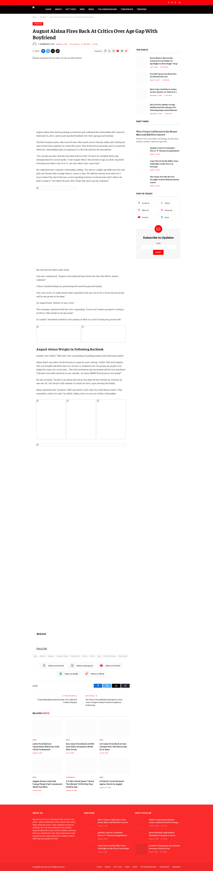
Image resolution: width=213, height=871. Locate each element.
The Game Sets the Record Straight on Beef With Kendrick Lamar (164, 179)
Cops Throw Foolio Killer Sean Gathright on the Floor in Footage (164, 164)
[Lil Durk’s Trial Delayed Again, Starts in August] (114, 765)
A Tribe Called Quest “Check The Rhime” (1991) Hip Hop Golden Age (80, 784)
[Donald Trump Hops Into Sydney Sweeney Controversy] (141, 849)
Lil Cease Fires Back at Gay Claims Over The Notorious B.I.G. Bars (113, 746)
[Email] (23, 144)
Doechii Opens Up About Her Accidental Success (163, 75)
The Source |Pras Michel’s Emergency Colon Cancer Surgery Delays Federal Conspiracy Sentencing (104, 702)
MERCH (58, 9)
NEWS (91, 9)
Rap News (123, 656)
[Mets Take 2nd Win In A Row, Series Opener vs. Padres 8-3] (142, 93)
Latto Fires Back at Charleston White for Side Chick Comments (46, 746)
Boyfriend (75, 656)
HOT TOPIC (70, 9)
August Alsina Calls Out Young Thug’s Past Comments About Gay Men (47, 784)
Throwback (70, 777)
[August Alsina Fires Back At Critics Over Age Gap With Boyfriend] (81, 88)
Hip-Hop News (110, 656)
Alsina (42, 656)
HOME (48, 9)
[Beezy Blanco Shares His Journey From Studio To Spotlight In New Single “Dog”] (142, 62)
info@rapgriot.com (47, 44)
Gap (99, 656)
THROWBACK (127, 9)
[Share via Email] (53, 51)
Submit (158, 252)
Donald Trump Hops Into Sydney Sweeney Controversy (164, 846)
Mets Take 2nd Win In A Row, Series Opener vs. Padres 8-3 (163, 90)
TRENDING (142, 9)
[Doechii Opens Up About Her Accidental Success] (142, 78)
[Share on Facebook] (43, 51)
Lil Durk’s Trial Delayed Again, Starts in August (111, 782)
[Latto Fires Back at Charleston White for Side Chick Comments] (48, 728)
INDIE (82, 9)
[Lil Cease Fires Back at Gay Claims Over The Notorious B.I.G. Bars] (114, 728)
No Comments (75, 44)
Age (35, 656)
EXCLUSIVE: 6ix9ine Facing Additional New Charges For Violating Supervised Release (163, 107)
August (51, 656)
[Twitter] (23, 138)
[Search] (179, 2)
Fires (92, 656)
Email (158, 243)
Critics (84, 656)
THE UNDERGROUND (107, 9)
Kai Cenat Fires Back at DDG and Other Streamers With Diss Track (80, 746)
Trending (38, 24)
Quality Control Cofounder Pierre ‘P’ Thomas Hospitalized (164, 149)
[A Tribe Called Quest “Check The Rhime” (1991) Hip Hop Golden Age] (81, 765)
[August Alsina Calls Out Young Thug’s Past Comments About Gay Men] (48, 765)
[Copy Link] (58, 51)
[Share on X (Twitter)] (48, 51)
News (34, 740)
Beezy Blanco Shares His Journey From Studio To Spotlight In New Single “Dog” (164, 61)
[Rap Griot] (36, 9)
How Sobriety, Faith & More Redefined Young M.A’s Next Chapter (162, 834)
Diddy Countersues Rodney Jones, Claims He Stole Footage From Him (163, 821)
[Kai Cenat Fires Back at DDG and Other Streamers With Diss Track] (81, 728)
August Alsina (62, 656)
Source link (41, 648)
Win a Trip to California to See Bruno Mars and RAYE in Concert (156, 133)
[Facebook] (23, 132)
